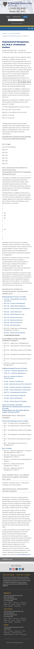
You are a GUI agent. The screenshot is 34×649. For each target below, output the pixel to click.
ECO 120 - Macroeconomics (12, 320)
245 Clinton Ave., (13, 595)
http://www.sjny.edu (24, 554)
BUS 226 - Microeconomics (12, 322)
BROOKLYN (7, 593)
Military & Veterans (9, 634)
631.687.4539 (9, 616)
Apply (25, 17)
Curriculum (7, 559)
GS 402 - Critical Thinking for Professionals (17, 390)
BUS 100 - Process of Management (14, 303)
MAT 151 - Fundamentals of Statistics (15, 392)
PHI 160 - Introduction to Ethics (14, 395)
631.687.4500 (13, 614)
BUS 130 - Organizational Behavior (14, 306)
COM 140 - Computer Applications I (15, 370)
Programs (10, 631)
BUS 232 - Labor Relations (12, 312)
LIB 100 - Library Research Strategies (15, 401)
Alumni (24, 604)
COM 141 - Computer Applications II (15, 373)
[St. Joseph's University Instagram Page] (23, 569)
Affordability (7, 632)
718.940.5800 (13, 599)
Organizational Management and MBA (11, 36)
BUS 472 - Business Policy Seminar (14, 333)
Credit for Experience (17, 632)
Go (23, 20)
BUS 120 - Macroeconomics (12, 317)
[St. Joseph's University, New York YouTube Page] (14, 569)
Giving (5, 606)
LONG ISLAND (17, 8)
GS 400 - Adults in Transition (13, 381)
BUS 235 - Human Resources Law (14, 314)
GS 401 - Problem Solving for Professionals (17, 387)
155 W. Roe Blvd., (13, 611)
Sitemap (9, 642)
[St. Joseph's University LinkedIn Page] (20, 569)
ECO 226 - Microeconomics (12, 325)
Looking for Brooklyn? (17, 23)
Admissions (16, 602)
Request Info (16, 17)
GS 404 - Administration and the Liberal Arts (17, 384)
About (9, 602)
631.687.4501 (7, 629)
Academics (4, 33)
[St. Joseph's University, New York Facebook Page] (10, 569)
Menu (29, 28)
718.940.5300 (10, 597)
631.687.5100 (10, 613)
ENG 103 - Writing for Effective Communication (13, 377)
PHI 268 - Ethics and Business (13, 398)
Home (5, 602)
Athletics (18, 604)
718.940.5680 (9, 600)
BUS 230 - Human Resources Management (17, 308)
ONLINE (6, 625)
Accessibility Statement (17, 642)
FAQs (23, 631)
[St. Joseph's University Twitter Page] (17, 569)
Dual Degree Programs (14, 33)
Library (13, 604)
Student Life (7, 604)
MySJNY (8, 16)
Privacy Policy (17, 606)
